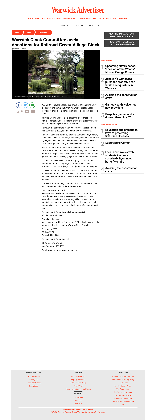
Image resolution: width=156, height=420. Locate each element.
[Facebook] (18, 105)
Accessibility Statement (97, 412)
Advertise (78, 25)
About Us (64, 25)
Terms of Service (71, 412)
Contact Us (94, 25)
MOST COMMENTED (109, 124)
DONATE (138, 3)
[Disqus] (56, 281)
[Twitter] (25, 105)
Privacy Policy (83, 412)
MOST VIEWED (106, 60)
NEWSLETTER (125, 3)
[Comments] (32, 105)
